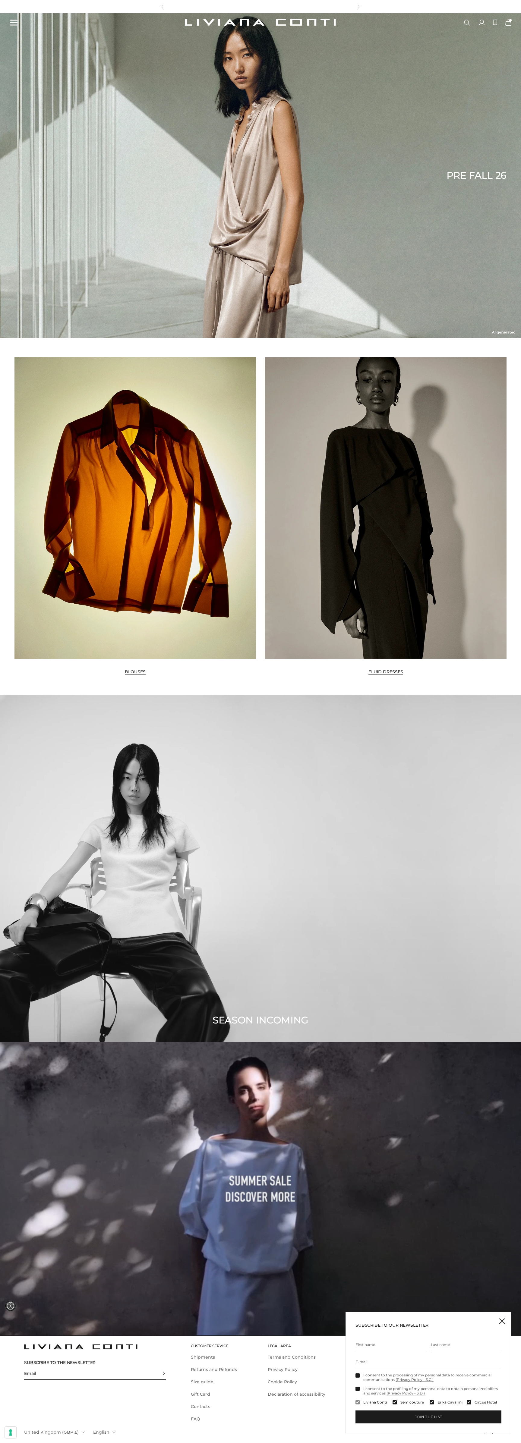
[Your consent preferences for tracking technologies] (10, 1432)
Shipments (203, 1357)
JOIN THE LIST (428, 1417)
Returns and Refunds (214, 1369)
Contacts (200, 1406)
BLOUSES (135, 671)
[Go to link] (260, 1188)
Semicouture (412, 1402)
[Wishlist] (495, 22)
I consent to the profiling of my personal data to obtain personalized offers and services (430, 1391)
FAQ (195, 1419)
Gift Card (200, 1394)
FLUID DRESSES (385, 671)
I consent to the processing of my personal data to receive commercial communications (427, 1377)
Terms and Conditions (292, 1357)
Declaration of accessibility (296, 1394)
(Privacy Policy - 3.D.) (406, 1393)
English (101, 1432)
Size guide (202, 1382)
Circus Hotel (486, 1402)
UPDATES (224, 6)
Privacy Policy (283, 1369)
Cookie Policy (282, 1382)
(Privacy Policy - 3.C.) (415, 1379)
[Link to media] (135, 508)
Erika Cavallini (450, 1402)
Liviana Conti (375, 1402)
